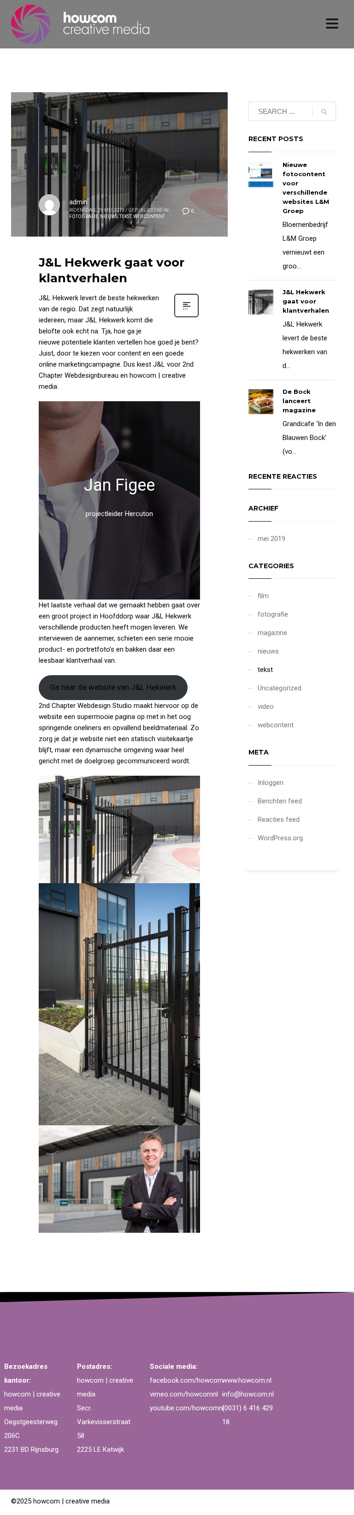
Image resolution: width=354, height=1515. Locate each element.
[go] (324, 111)
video (266, 706)
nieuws (109, 216)
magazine (272, 633)
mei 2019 (271, 539)
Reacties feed (279, 819)
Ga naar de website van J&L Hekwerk (113, 687)
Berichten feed (280, 801)
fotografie (83, 216)
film (263, 596)
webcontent (149, 216)
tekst (125, 216)
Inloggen (270, 782)
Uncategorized (279, 688)
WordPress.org (280, 838)
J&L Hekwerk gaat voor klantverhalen (111, 270)
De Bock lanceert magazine (299, 401)
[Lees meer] (186, 316)
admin (78, 202)
